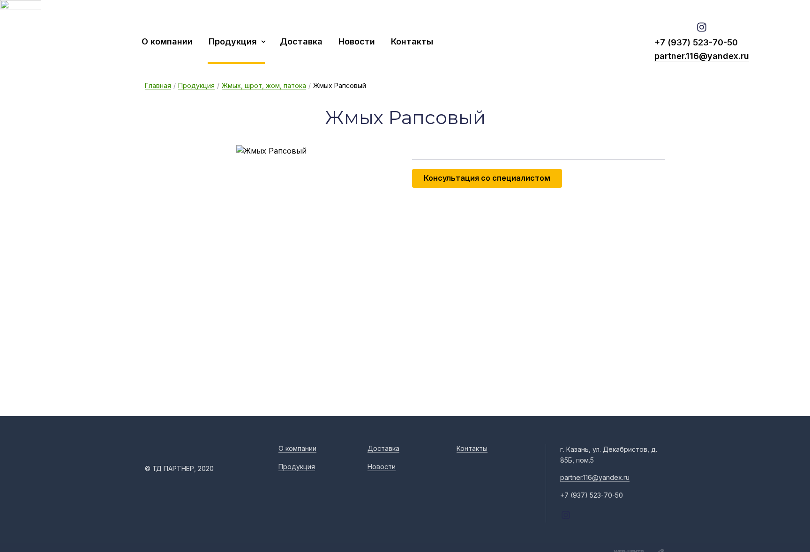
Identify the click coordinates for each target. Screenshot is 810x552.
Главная (158, 85)
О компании (167, 41)
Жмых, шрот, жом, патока (264, 85)
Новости (356, 41)
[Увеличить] (271, 151)
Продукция (233, 41)
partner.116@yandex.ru (701, 56)
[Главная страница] (77, 41)
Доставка (301, 41)
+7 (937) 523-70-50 (696, 42)
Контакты (412, 41)
